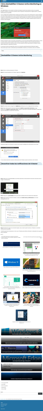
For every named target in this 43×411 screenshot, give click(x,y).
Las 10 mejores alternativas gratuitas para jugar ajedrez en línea (32, 237)
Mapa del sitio (3, 408)
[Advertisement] (21, 63)
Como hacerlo (3, 382)
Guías (2, 384)
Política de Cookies (3, 405)
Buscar (2, 392)
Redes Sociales (3, 385)
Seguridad (3, 387)
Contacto (2, 406)
